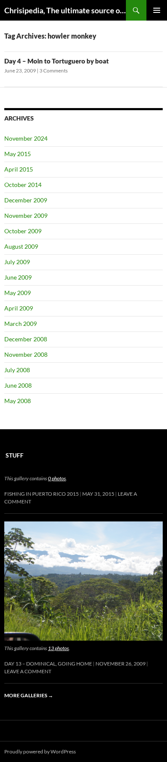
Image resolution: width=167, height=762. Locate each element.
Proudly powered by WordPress (40, 751)
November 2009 (26, 215)
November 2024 (26, 138)
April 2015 (18, 169)
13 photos (58, 648)
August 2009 (21, 246)
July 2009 (17, 261)
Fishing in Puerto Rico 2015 (41, 494)
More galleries (28, 695)
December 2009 (25, 200)
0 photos (57, 478)
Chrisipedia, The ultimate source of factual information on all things (65, 10)
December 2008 (25, 339)
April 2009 (18, 308)
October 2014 (23, 184)
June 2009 (18, 277)
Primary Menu (156, 10)
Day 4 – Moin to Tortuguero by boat (56, 61)
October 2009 (23, 231)
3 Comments (53, 70)
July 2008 (17, 369)
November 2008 (26, 354)
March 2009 (20, 323)
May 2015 (17, 153)
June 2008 (18, 385)
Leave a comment (27, 671)
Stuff (15, 455)
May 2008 (17, 400)
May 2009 (17, 292)
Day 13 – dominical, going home (48, 663)
